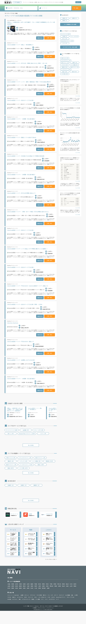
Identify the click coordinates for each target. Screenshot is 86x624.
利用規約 (35, 607)
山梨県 (9, 586)
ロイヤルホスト (67, 177)
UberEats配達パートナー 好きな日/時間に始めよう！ (21, 193)
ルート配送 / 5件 (36, 461)
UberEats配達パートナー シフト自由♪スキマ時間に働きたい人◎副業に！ (27, 249)
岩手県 (16, 584)
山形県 (28, 584)
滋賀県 (32, 586)
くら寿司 (76, 595)
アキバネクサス (52, 599)
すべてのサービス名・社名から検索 (70, 47)
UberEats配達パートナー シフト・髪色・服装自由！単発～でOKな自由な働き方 (29, 82)
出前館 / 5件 (26, 430)
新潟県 (63, 584)
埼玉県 (47, 584)
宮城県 (20, 584)
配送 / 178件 (41, 464)
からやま (9, 597)
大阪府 (39, 586)
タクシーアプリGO (10, 13)
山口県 (71, 586)
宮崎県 (39, 588)
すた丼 (49, 597)
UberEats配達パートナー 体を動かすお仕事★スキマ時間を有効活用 (25, 156)
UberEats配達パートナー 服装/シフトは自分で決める (21, 137)
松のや (25, 597)
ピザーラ (56, 595)
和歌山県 (51, 586)
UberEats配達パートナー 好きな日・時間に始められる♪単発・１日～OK (27, 63)
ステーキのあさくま (67, 174)
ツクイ (65, 92)
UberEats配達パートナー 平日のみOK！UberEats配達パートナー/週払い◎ (27, 286)
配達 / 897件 (11, 468)
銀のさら (44, 595)
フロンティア (61, 595)
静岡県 (20, 586)
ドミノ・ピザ (66, 88)
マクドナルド (32, 595)
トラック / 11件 (23, 461)
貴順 (19, 599)
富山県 (67, 584)
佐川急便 (65, 170)
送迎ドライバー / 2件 (11, 464)
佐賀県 (24, 588)
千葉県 (51, 584)
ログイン (78, 2)
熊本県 (32, 588)
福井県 (75, 584)
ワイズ (46, 599)
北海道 (16, 13)
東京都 (55, 584)
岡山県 (63, 586)
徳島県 (75, 586)
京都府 (35, 586)
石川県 (71, 584)
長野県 (12, 586)
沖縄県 (48, 588)
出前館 (65, 89)
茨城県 (35, 584)
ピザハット (26, 595)
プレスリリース (50, 607)
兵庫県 (43, 586)
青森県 (12, 584)
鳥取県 (55, 586)
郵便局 (33, 599)
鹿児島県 (44, 588)
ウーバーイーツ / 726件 (11, 430)
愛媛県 (12, 588)
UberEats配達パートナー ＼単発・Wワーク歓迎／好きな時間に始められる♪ (28, 211)
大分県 (35, 588)
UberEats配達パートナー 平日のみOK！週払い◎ (20, 341)
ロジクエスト (15, 599)
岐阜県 (16, 586)
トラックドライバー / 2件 (25, 457)
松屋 (72, 595)
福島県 (32, 584)
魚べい (65, 91)
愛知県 (24, 586)
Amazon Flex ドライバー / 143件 (27, 433)
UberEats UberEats (12, 323)
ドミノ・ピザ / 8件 (38, 430)
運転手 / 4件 (11, 461)
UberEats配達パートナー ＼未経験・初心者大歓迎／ (21, 119)
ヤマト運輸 (66, 169)
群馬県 (43, 584)
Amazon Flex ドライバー (68, 86)
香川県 (9, 588)
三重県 (28, 586)
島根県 (59, 586)
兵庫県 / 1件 (23, 485)
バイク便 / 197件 (23, 468)
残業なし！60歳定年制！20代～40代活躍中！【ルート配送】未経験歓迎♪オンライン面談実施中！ (31, 23)
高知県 (16, 588)
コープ (57, 599)
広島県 (67, 586)
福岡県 (20, 588)
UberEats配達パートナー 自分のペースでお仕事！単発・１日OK (24, 304)
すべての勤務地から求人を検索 (70, 24)
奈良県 (47, 586)
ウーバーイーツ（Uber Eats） (69, 84)
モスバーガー (66, 178)
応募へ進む (49, 37)
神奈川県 (59, 584)
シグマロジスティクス (26, 599)
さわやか (53, 597)
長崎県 (28, 588)
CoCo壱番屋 (67, 595)
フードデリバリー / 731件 (26, 464)
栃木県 (39, 584)
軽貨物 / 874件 (49, 461)
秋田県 (24, 584)
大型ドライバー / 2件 (40, 457)
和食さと (65, 175)
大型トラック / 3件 (10, 457)
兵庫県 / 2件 (11, 485)
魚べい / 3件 (11, 433)
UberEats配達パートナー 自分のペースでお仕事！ (20, 100)
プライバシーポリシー (42, 607)
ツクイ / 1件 (43, 433)
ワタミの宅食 (66, 172)
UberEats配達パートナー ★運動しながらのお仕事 (21, 360)
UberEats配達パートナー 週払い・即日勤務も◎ (20, 45)
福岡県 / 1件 (36, 485)
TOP (5, 13)
